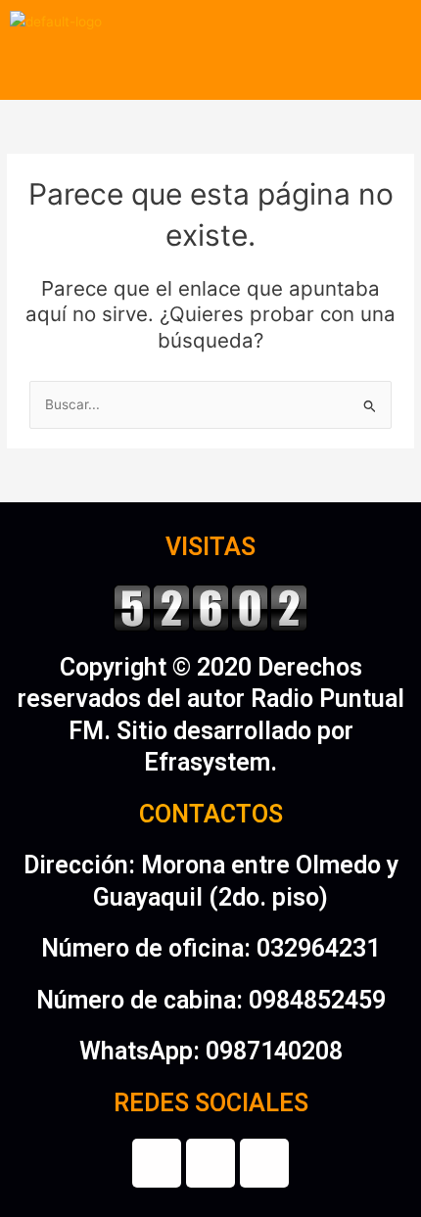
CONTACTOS (211, 814)
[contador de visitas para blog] (210, 605)
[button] (210, 71)
